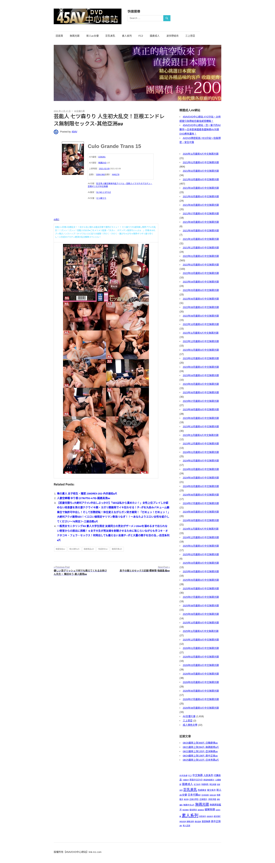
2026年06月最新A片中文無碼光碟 (201, 691)
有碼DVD (102, 163)
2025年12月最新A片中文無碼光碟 (201, 639)
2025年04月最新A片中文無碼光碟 (201, 571)
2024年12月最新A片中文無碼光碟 (201, 537)
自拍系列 (210, 816)
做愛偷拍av (60, 549)
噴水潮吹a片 (74, 549)
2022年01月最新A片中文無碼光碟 (201, 256)
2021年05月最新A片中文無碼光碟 (201, 196)
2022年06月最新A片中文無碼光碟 (201, 299)
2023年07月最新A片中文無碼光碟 (201, 401)
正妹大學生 (194, 799)
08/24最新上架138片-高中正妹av (200, 755)
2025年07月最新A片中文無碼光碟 (201, 597)
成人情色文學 (190, 725)
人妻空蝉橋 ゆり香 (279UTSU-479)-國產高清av (83, 498)
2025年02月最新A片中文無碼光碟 (201, 554)
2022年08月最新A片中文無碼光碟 (201, 307)
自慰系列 (202, 816)
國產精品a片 (89, 549)
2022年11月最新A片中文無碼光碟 (201, 333)
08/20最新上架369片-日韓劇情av (200, 743)
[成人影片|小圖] (73, 157)
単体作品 (112, 183)
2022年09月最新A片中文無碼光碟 (201, 316)
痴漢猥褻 (185, 810)
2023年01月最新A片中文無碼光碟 (201, 350)
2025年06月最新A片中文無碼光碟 (201, 588)
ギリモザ (96, 186)
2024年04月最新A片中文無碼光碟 (201, 477)
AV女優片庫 (79, 111)
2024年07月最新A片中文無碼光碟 (201, 503)
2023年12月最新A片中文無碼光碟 (201, 443)
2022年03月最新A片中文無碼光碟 (201, 273)
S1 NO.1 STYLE (103, 192)
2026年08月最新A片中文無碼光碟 (201, 708)
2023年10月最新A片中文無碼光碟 (201, 426)
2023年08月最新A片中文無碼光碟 (201, 409)
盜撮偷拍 (201, 810)
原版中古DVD (196, 780)
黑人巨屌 (186, 826)
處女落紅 (217, 816)
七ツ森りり (101, 198)
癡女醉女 (193, 810)
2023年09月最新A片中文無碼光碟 (201, 418)
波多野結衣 (172, 36)
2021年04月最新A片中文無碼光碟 (201, 188)
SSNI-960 (100, 174)
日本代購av (194, 794)
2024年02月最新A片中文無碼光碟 (201, 460)
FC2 (141, 36)
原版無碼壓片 (209, 780)
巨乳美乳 (110, 36)
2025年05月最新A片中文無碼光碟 (201, 580)
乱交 (98, 183)
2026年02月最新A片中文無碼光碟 (201, 656)
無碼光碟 (74, 36)
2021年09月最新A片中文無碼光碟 (201, 230)
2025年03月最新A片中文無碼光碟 (201, 563)
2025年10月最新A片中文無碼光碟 (201, 622)
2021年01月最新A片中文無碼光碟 (201, 162)
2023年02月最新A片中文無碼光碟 (201, 358)
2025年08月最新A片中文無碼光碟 (201, 605)
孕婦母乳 (205, 784)
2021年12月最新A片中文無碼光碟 (201, 247)
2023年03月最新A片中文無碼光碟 (201, 367)
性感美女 (202, 790)
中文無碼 (197, 775)
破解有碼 (210, 809)
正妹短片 (203, 799)
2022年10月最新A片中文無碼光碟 (201, 324)
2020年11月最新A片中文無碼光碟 (201, 154)
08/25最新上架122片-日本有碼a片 (201, 760)
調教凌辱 (190, 822)
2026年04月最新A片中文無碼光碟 (201, 673)
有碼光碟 (213, 795)
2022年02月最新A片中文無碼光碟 (201, 264)
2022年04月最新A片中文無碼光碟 (201, 281)
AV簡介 (56, 219)
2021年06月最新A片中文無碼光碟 (201, 205)
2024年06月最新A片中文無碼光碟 (201, 494)
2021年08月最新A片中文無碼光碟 (201, 222)
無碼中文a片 (189, 805)
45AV (74, 131)
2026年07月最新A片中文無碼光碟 (201, 699)
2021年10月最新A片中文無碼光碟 (201, 239)
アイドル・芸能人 (124, 183)
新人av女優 (92, 36)
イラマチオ (137, 183)
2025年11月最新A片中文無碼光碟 (201, 631)
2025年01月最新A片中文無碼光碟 (201, 546)
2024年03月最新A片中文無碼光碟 (201, 469)
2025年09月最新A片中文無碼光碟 (201, 614)
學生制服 (212, 785)
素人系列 (127, 36)
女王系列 (197, 785)
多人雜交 (104, 183)
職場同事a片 (117, 549)
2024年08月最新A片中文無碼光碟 (201, 511)
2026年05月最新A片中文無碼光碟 (201, 682)
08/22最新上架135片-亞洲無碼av (200, 751)
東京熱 (186, 799)
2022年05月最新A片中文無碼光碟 (201, 290)
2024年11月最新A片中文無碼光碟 (201, 529)
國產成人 (155, 36)
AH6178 (115, 174)
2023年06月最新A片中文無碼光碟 (201, 392)
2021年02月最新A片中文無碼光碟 (201, 171)
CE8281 (102, 157)
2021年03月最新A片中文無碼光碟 (201, 179)
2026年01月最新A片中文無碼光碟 (201, 648)
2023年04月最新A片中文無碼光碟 (201, 375)
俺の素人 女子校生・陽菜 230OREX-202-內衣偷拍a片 (87, 493)
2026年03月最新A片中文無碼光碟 (201, 665)
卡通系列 (185, 780)
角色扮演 (182, 821)
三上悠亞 (190, 36)
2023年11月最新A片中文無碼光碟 (201, 435)
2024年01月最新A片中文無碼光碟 (201, 452)
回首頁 (59, 36)
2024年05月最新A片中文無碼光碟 (201, 486)
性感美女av (103, 549)
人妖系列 (208, 775)
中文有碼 (104, 186)
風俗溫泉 (198, 821)
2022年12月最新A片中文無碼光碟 (201, 341)
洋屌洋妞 (212, 799)
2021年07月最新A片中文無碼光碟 (201, 213)
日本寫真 (205, 795)
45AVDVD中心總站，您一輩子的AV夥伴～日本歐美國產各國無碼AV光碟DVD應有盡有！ (200, 129)
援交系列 (211, 790)
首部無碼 (206, 821)
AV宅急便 (183, 776)
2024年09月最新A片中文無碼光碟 (201, 520)
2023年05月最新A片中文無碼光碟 (201, 384)
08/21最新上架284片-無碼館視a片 (201, 747)
